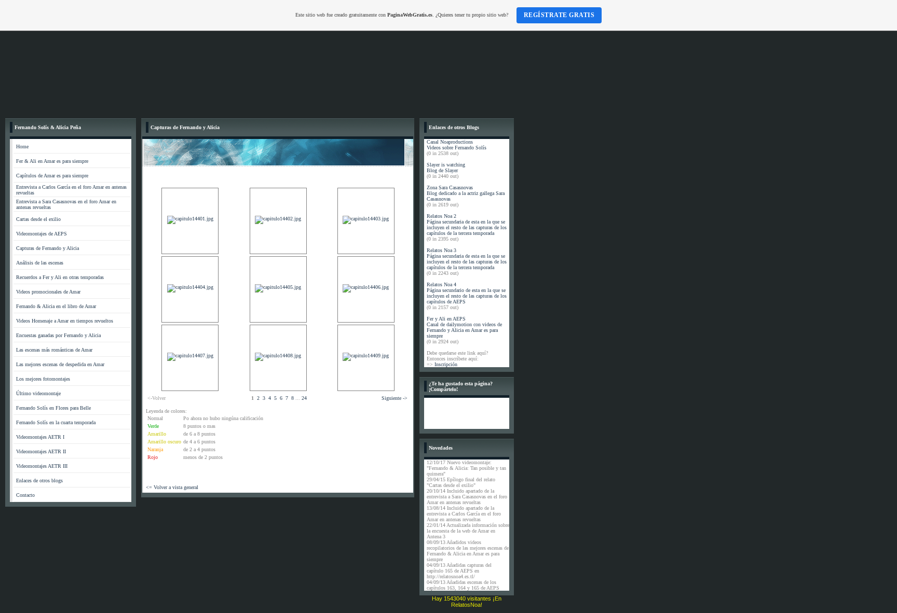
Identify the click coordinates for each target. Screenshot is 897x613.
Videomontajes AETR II (41, 451)
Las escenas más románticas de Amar (54, 350)
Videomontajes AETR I (40, 437)
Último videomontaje (38, 393)
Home (22, 146)
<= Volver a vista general (172, 487)
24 (304, 398)
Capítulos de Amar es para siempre (52, 175)
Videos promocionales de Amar (48, 292)
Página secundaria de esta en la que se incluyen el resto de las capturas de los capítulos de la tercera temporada (467, 227)
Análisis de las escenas (39, 263)
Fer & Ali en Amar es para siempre (52, 161)
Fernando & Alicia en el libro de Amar (56, 306)
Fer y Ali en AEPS (446, 319)
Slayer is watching (446, 165)
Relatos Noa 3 (441, 250)
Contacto (25, 495)
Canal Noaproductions (450, 142)
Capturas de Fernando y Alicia (47, 248)
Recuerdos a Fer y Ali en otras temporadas (60, 277)
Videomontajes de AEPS (41, 233)
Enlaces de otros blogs (39, 480)
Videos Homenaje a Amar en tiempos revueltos (64, 321)
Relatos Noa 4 (441, 284)
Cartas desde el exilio (38, 219)
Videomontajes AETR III (41, 466)
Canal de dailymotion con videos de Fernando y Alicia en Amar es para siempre (464, 330)
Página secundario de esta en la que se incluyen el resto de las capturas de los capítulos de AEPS (467, 295)
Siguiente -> (394, 398)
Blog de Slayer (442, 170)
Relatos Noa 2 (441, 216)
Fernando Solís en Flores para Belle (53, 408)
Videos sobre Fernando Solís (456, 147)
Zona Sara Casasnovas (450, 187)
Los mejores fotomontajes (43, 379)
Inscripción (445, 364)
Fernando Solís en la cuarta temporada (56, 422)
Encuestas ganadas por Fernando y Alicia (58, 335)
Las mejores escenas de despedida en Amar (60, 364)
